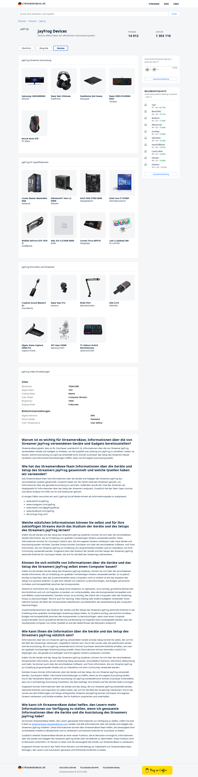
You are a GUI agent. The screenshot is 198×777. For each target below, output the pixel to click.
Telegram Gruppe (89, 767)
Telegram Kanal (111, 767)
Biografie (44, 48)
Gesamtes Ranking (161, 79)
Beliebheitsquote (155, 91)
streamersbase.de (34, 3)
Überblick (26, 48)
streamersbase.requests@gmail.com (50, 724)
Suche (174, 13)
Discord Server (67, 767)
